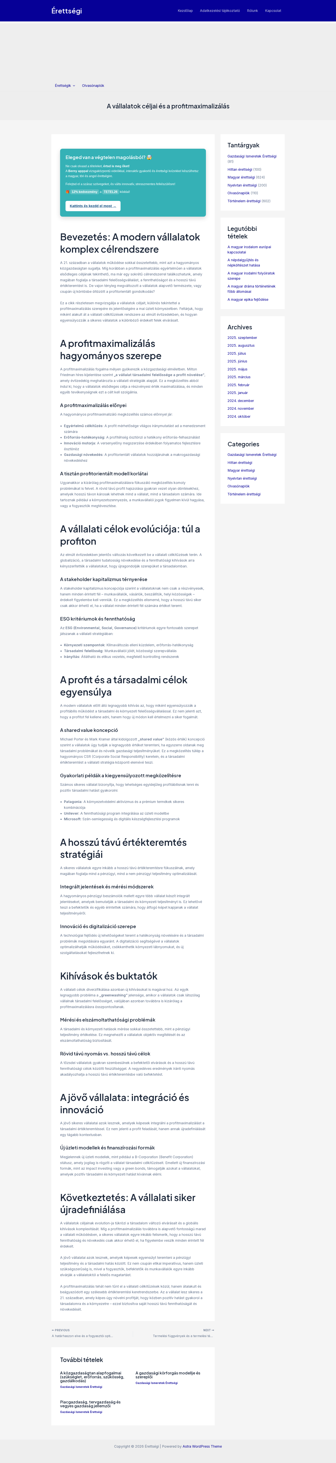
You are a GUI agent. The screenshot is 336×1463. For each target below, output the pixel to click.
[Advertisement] (168, 50)
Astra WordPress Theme (202, 1446)
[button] (73, 85)
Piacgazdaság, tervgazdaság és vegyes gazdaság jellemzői (90, 1403)
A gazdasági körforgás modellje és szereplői (168, 1374)
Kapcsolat (273, 11)
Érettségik (63, 86)
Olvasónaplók (93, 86)
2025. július (237, 353)
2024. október (239, 416)
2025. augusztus (241, 345)
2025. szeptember (242, 338)
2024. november (241, 408)
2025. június (237, 361)
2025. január (238, 393)
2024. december (241, 401)
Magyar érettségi (241, 177)
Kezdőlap (185, 11)
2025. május (237, 369)
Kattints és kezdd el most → (93, 206)
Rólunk (252, 11)
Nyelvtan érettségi (242, 185)
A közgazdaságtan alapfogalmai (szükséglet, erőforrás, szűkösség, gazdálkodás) (92, 1376)
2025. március (239, 377)
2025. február (238, 385)
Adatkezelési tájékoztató (220, 11)
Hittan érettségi (240, 169)
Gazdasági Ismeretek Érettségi (81, 1386)
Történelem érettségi (244, 201)
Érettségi (66, 10)
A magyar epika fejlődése (248, 299)
